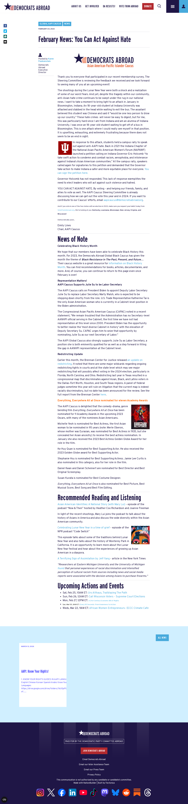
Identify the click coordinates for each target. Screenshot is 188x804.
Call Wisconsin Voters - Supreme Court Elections (117, 596)
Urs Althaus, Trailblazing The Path (107, 593)
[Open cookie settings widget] (4, 800)
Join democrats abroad (94, 751)
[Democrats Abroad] (27, 6)
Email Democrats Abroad (94, 759)
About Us (76, 6)
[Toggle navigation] (172, 6)
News (67, 24)
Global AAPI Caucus (50, 24)
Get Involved (92, 6)
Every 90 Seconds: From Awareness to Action (98, 604)
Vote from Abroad (128, 6)
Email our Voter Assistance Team (94, 764)
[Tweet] (5, 31)
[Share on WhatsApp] (5, 36)
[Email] (5, 42)
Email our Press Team (94, 769)
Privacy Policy (94, 775)
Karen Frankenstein (46, 60)
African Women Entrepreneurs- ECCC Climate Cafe (119, 608)
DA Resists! (109, 6)
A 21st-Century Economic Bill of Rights (104, 601)
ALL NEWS (162, 637)
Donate (148, 6)
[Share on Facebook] (5, 25)
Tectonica (110, 783)
